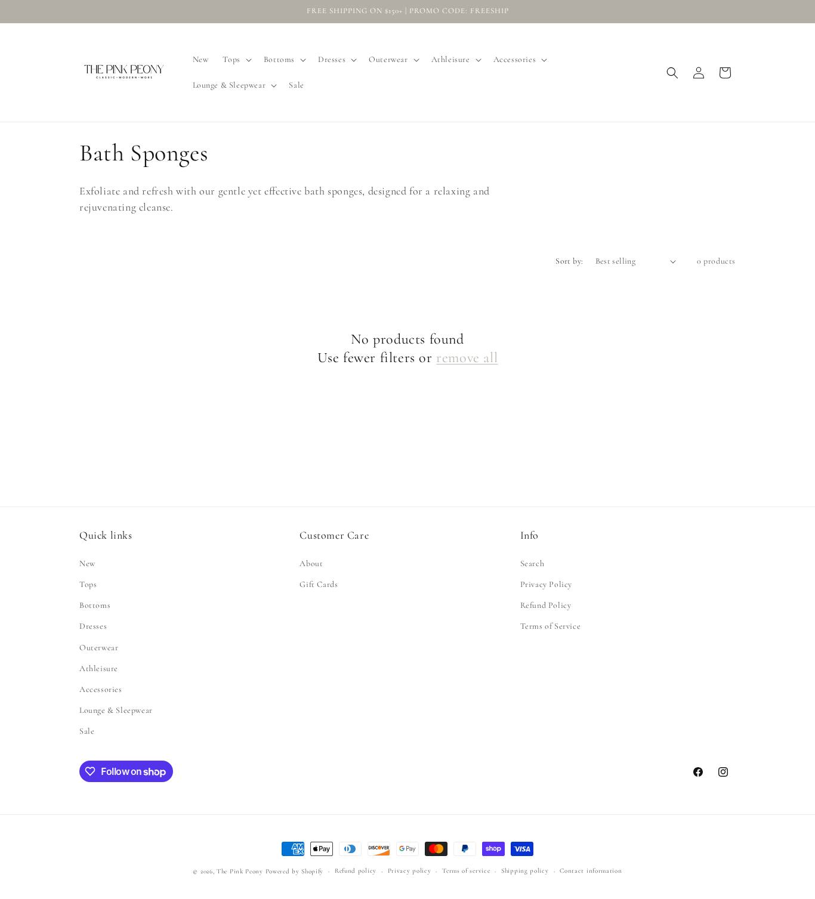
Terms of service (466, 871)
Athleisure (98, 668)
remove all (467, 357)
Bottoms (94, 605)
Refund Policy (546, 605)
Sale (86, 731)
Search (532, 563)
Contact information (591, 871)
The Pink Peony (240, 871)
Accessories (100, 689)
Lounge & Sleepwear (116, 710)
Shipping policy (525, 871)
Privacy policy (409, 871)
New (87, 563)
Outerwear (98, 647)
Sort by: (569, 261)
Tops (88, 584)
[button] (235, 59)
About (311, 563)
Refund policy (355, 871)
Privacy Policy (546, 584)
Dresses (93, 626)
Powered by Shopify (295, 871)
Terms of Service (550, 626)
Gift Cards (319, 584)
